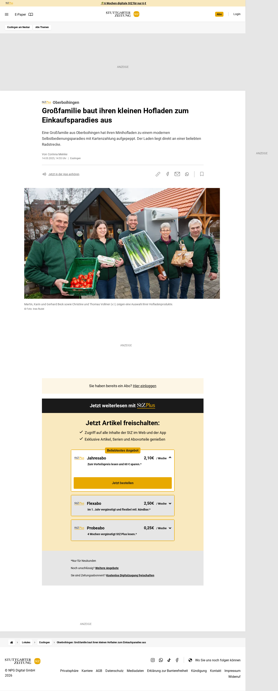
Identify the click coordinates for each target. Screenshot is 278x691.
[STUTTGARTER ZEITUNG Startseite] (122, 14)
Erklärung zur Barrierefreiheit (167, 671)
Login (237, 14)
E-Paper (20, 14)
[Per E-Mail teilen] (177, 174)
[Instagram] (153, 660)
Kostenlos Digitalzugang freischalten (130, 575)
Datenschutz (114, 671)
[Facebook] (177, 660)
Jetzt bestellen (123, 483)
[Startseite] (11, 642)
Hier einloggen (144, 386)
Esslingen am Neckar (18, 27)
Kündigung (199, 671)
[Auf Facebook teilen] (168, 174)
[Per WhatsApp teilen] (187, 174)
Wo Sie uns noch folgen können (218, 660)
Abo (219, 14)
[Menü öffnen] (6, 14)
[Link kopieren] (158, 174)
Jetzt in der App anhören (63, 174)
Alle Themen (42, 27)
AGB (99, 671)
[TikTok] (169, 660)
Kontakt (215, 671)
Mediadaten (135, 671)
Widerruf (234, 677)
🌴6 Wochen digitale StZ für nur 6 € (123, 3)
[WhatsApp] (161, 660)
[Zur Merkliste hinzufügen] (201, 174)
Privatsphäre (69, 671)
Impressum (232, 671)
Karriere (87, 671)
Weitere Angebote (107, 568)
